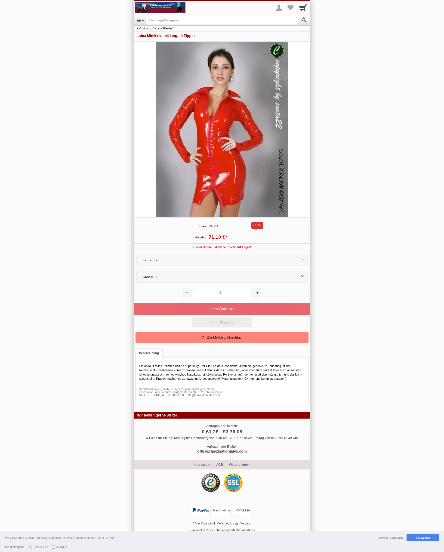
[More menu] (279, 7)
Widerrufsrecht (239, 464)
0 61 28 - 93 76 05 (222, 431)
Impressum (202, 464)
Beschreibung (149, 353)
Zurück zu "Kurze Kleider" (156, 28)
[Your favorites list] (290, 7)
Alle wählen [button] (423, 538)
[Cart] (303, 7)
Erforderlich (41, 547)
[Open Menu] (140, 20)
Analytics (61, 547)
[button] (222, 337)
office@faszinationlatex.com (222, 451)
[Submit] (304, 20)
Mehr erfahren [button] (106, 538)
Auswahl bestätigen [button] (391, 538)
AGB (219, 464)
